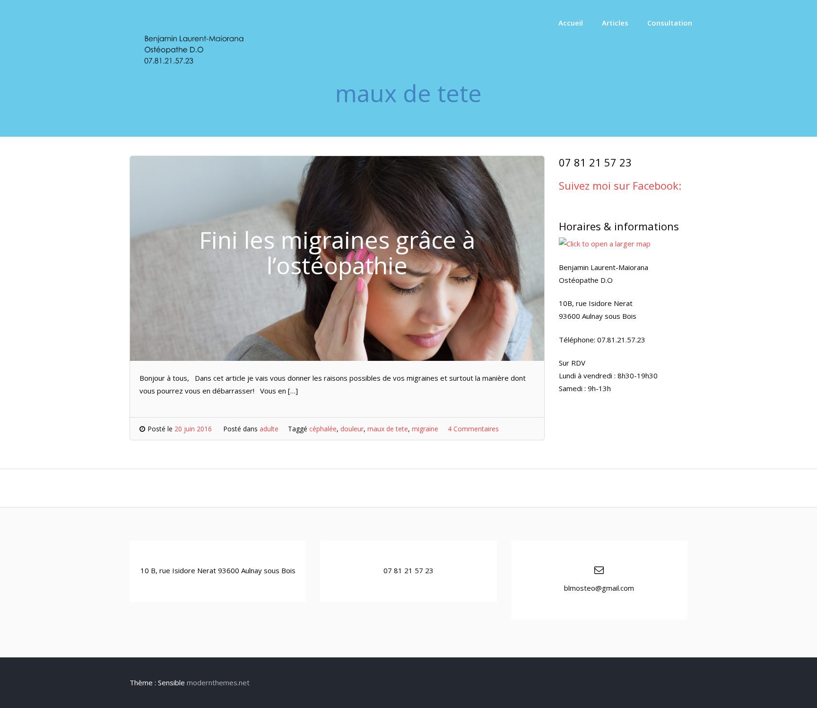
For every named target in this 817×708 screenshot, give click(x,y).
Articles (615, 22)
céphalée (323, 428)
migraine (425, 428)
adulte (269, 428)
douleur (352, 428)
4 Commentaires (473, 428)
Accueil (570, 22)
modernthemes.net (218, 682)
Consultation (669, 22)
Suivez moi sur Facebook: (620, 185)
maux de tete (387, 428)
